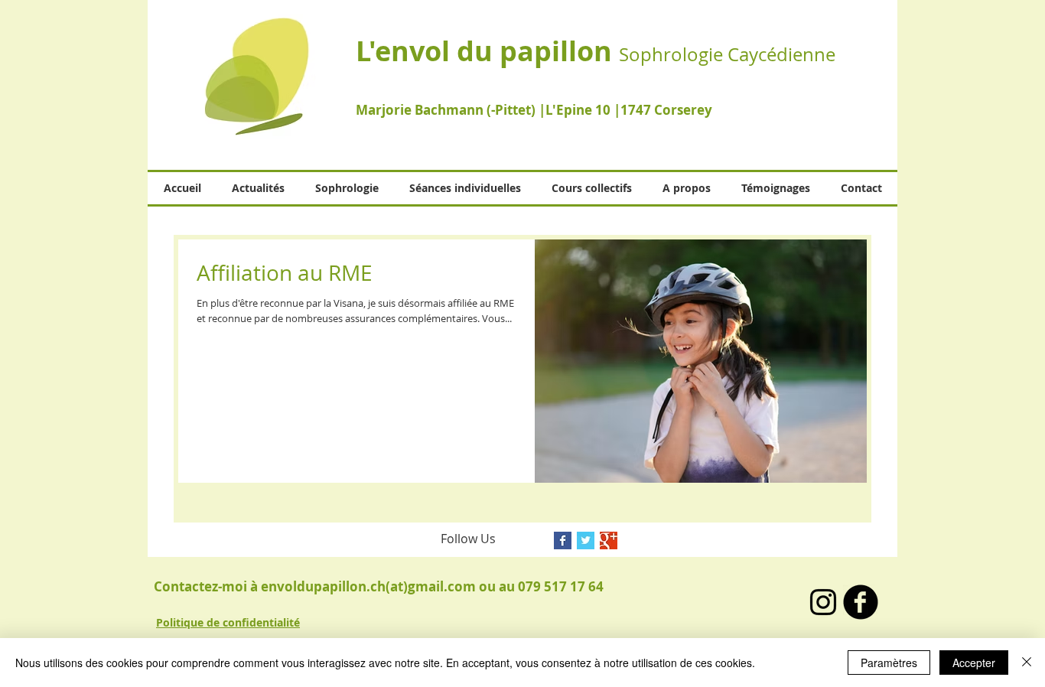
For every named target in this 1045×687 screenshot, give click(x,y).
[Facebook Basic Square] (562, 540)
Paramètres (889, 662)
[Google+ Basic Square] (608, 540)
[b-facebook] (860, 602)
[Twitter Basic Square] (585, 540)
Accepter (973, 662)
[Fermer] (1026, 662)
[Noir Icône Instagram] (823, 602)
